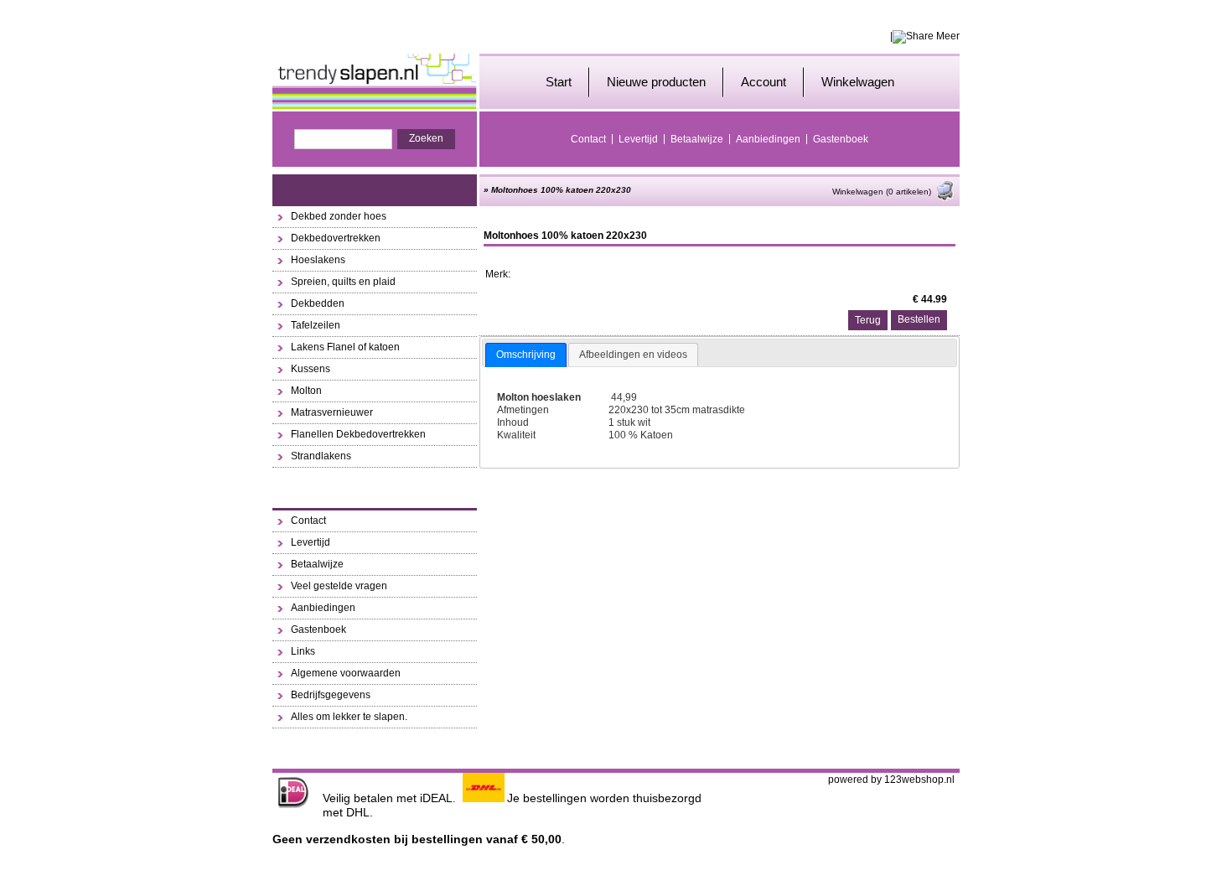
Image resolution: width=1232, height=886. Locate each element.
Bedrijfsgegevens (330, 695)
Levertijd (638, 139)
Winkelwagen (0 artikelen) (881, 191)
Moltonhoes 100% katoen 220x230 (561, 189)
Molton (306, 390)
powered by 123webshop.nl (891, 779)
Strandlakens (321, 456)
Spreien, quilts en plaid (343, 282)
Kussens (310, 369)
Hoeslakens (318, 260)
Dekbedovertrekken (335, 238)
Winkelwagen (857, 82)
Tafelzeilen (315, 325)
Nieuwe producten (656, 82)
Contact (588, 139)
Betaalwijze (696, 139)
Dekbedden (317, 303)
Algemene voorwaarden (346, 673)
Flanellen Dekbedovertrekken (358, 434)
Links (303, 651)
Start (559, 82)
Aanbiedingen (768, 139)
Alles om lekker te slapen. (349, 717)
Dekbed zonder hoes (338, 216)
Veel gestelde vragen (339, 586)
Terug (868, 320)
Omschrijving (526, 354)
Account (763, 82)
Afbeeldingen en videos (633, 354)
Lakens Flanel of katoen (345, 347)
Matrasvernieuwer (332, 412)
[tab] (526, 355)
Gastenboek (840, 139)
